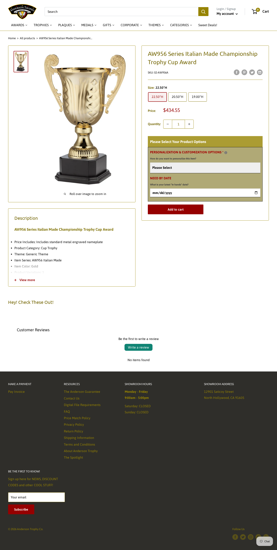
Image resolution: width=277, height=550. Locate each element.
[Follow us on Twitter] (243, 537)
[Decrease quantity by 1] (167, 124)
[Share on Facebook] (236, 72)
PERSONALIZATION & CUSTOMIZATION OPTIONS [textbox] (192, 154)
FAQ (67, 411)
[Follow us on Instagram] (250, 537)
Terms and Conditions (79, 444)
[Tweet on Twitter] (252, 72)
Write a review (138, 347)
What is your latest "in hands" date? (169, 184)
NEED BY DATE (169, 181)
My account (226, 14)
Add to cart (176, 209)
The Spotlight (73, 457)
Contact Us (71, 398)
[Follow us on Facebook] (235, 537)
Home (12, 38)
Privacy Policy (74, 424)
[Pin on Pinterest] (244, 72)
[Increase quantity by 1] (189, 124)
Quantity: (154, 124)
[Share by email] (260, 72)
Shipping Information (79, 438)
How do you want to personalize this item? (173, 158)
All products (27, 38)
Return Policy (73, 431)
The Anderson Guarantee (82, 391)
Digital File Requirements (82, 405)
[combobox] (121, 11)
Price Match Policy (77, 418)
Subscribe (21, 509)
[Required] (225, 152)
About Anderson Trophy (81, 451)
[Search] (203, 11)
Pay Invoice (16, 391)
